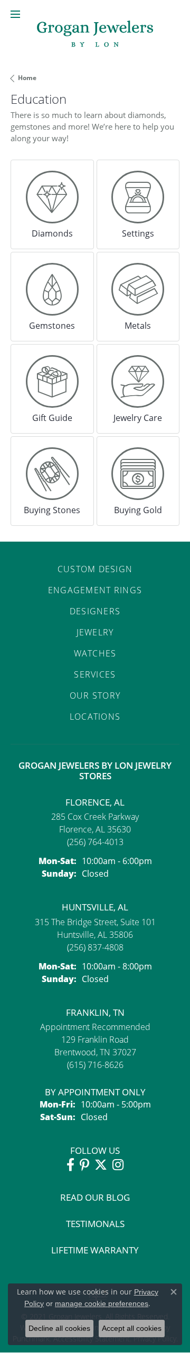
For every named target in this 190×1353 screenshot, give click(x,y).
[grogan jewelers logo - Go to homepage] (95, 35)
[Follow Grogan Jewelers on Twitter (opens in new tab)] (100, 1165)
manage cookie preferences (101, 1303)
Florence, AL (95, 802)
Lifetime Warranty (95, 1250)
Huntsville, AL (95, 907)
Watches (95, 653)
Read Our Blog (95, 1197)
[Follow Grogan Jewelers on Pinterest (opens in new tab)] (84, 1165)
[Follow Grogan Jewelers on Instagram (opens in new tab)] (118, 1165)
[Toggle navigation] (15, 14)
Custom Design (95, 568)
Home (27, 77)
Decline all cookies (59, 1328)
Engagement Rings (95, 589)
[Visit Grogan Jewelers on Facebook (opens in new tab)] (70, 1165)
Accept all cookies (132, 1328)
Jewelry (95, 632)
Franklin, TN (95, 1012)
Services (95, 674)
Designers (95, 610)
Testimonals (95, 1224)
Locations (95, 716)
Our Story (95, 695)
